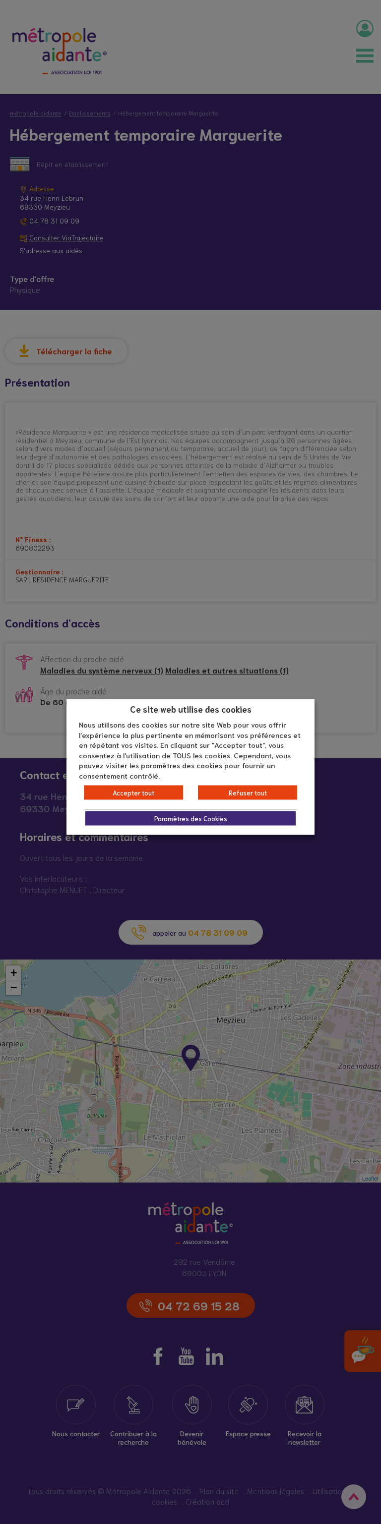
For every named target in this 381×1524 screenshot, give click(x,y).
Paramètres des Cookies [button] (190, 818)
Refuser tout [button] (248, 793)
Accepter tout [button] (133, 793)
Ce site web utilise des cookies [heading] (191, 708)
